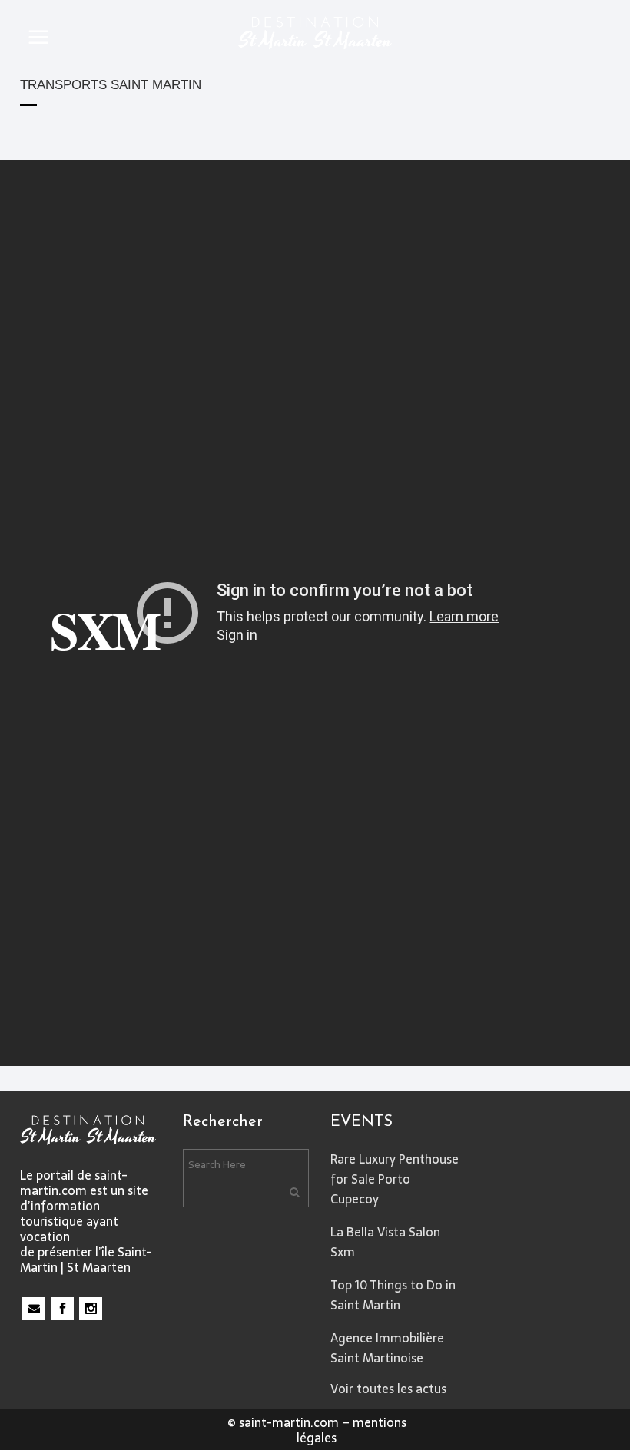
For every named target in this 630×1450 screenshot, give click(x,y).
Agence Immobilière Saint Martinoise (387, 1348)
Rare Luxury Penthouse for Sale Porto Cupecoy (394, 1179)
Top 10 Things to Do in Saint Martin (393, 1295)
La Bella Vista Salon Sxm (385, 1242)
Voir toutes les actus (388, 1389)
